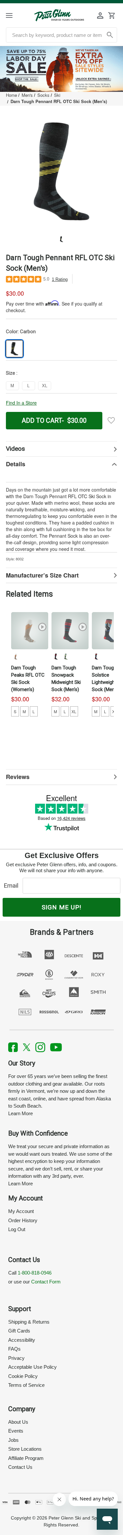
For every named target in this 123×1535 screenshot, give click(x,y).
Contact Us (20, 1467)
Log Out (16, 1229)
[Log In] (100, 15)
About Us (18, 1422)
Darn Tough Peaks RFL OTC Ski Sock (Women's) (28, 678)
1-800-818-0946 (34, 1273)
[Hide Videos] (61, 449)
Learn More (20, 1113)
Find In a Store (21, 402)
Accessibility (21, 1340)
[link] (61, 69)
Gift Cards (19, 1330)
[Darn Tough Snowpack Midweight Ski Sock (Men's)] (70, 630)
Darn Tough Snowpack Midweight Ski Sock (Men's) (66, 678)
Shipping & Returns (29, 1322)
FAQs (14, 1349)
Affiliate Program (26, 1458)
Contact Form (46, 1281)
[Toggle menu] (14, 15)
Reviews (18, 776)
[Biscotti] (15, 656)
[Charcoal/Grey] (56, 656)
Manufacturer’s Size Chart (42, 575)
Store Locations (25, 1449)
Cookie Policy (23, 1376)
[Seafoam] (66, 656)
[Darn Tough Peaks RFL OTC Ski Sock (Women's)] (29, 630)
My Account (21, 1211)
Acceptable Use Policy (32, 1367)
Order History (22, 1220)
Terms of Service (26, 1385)
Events (15, 1431)
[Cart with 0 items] (111, 15)
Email (13, 885)
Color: (21, 332)
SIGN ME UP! (61, 907)
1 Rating (60, 279)
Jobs (13, 1440)
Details (15, 464)
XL (74, 711)
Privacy (16, 1358)
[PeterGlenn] (59, 15)
